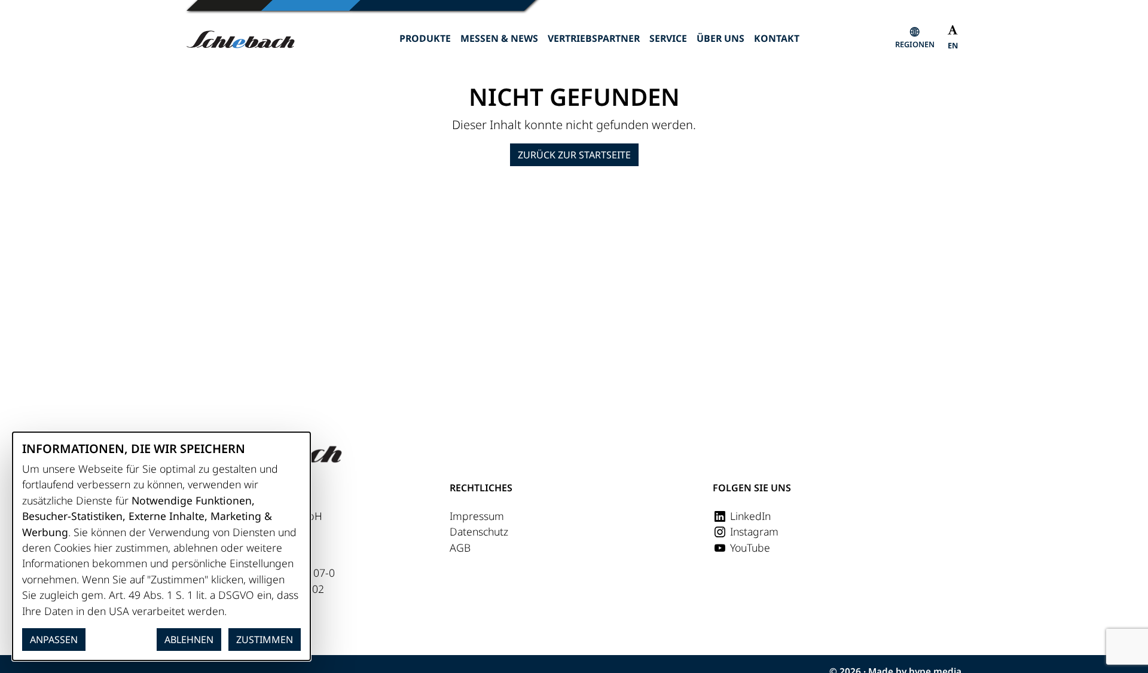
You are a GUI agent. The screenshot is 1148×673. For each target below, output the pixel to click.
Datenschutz (479, 531)
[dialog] (161, 546)
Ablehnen (188, 639)
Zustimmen (264, 639)
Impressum (477, 516)
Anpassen (54, 639)
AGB (460, 547)
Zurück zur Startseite (574, 154)
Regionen (915, 44)
